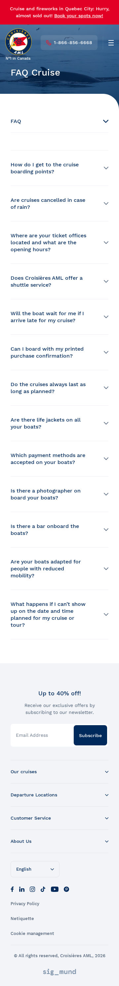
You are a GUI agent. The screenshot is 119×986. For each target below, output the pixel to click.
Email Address (32, 735)
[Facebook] (12, 888)
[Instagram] (32, 888)
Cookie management (32, 933)
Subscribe (90, 735)
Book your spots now (78, 15)
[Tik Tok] (43, 888)
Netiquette (22, 918)
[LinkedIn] (22, 888)
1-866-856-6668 (73, 42)
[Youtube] (54, 888)
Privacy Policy (25, 903)
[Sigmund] (59, 972)
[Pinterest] (66, 888)
